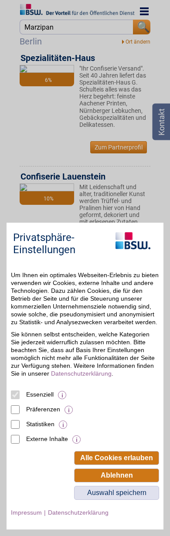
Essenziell (40, 394)
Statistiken (40, 424)
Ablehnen (117, 475)
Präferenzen (43, 409)
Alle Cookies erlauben (116, 457)
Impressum (26, 512)
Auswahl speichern (116, 492)
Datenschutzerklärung (81, 373)
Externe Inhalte (47, 438)
